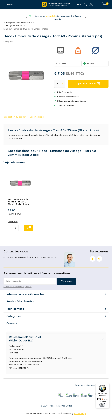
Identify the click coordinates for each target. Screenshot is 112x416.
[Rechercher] (85, 4)
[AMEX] (91, 395)
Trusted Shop (80, 413)
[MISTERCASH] (76, 395)
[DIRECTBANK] (83, 395)
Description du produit (15, 116)
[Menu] (107, 385)
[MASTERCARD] (69, 395)
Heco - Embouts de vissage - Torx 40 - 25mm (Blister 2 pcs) (18, 201)
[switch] (102, 405)
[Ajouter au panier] (28, 228)
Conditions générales (85, 385)
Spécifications (37, 116)
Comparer (8, 41)
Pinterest (99, 259)
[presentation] (28, 17)
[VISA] (61, 395)
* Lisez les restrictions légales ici (18, 287)
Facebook (92, 259)
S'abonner (66, 281)
